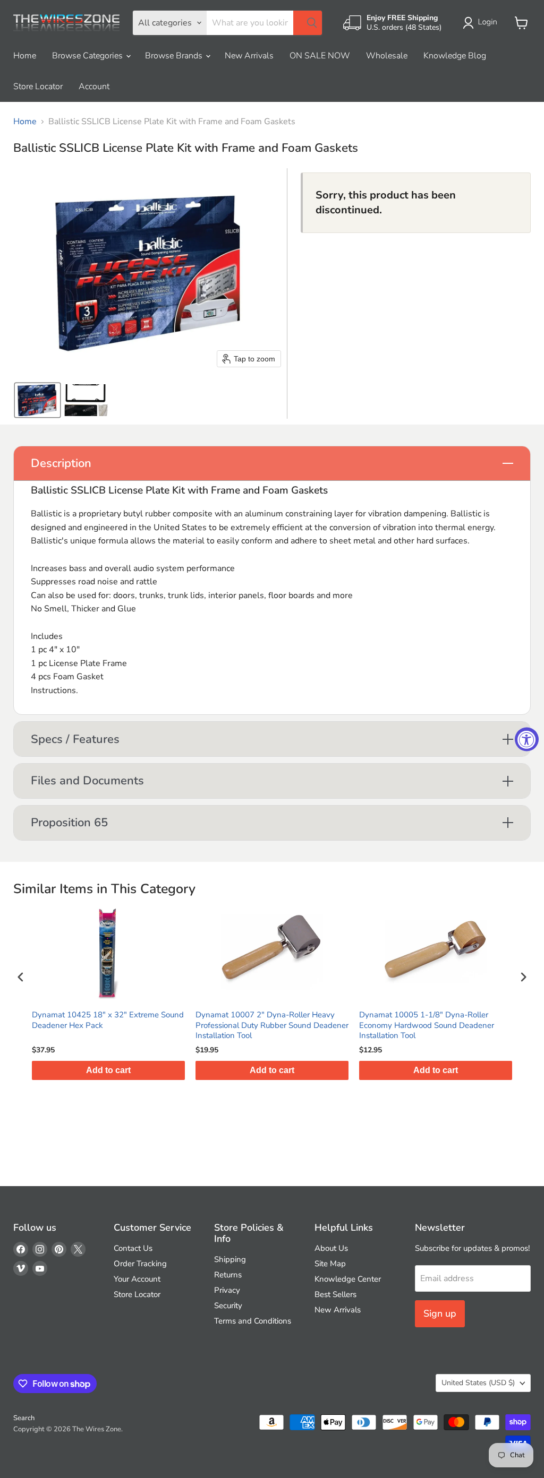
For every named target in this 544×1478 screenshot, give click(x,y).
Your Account (137, 1279)
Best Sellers (335, 1294)
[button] (482, 22)
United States (478, 1383)
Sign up (439, 1313)
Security (228, 1305)
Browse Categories (88, 56)
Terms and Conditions (252, 1321)
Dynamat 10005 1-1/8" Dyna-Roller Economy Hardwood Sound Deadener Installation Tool (283, 1025)
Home (24, 56)
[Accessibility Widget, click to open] (527, 739)
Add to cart (129, 1070)
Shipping (230, 1259)
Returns (228, 1274)
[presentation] (20, 977)
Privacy (227, 1290)
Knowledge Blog (454, 56)
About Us (331, 1248)
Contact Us (133, 1248)
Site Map (330, 1263)
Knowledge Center (347, 1279)
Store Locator (38, 86)
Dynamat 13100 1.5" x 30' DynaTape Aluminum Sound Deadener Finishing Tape (456, 1020)
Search (24, 1418)
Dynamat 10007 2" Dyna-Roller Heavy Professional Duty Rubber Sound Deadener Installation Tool (129, 1025)
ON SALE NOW (320, 56)
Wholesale (386, 56)
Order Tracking (140, 1263)
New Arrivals (249, 56)
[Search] (307, 23)
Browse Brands (175, 56)
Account (94, 86)
